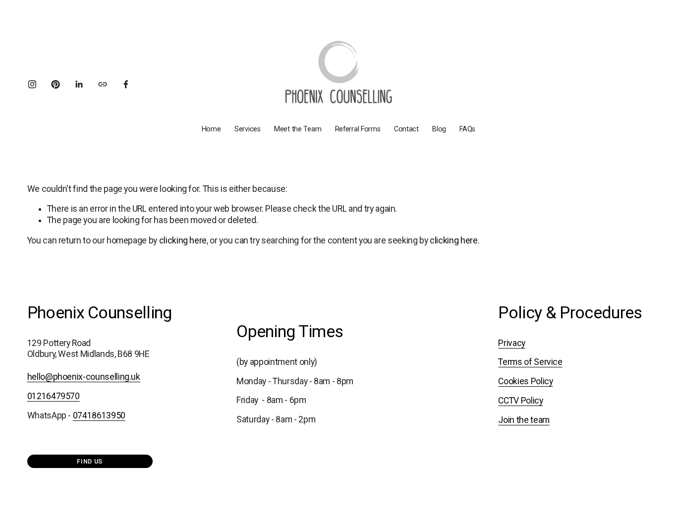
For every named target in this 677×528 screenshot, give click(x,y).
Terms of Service (530, 362)
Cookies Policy (525, 381)
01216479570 (53, 396)
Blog (439, 129)
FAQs (467, 129)
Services (247, 129)
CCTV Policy (520, 401)
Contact (406, 129)
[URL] (103, 84)
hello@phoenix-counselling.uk (83, 377)
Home (211, 129)
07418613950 (99, 415)
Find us (89, 461)
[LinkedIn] (79, 84)
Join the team (523, 420)
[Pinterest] (55, 84)
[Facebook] (126, 84)
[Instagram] (32, 84)
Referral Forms (358, 129)
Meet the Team (297, 129)
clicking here (183, 240)
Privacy (511, 343)
